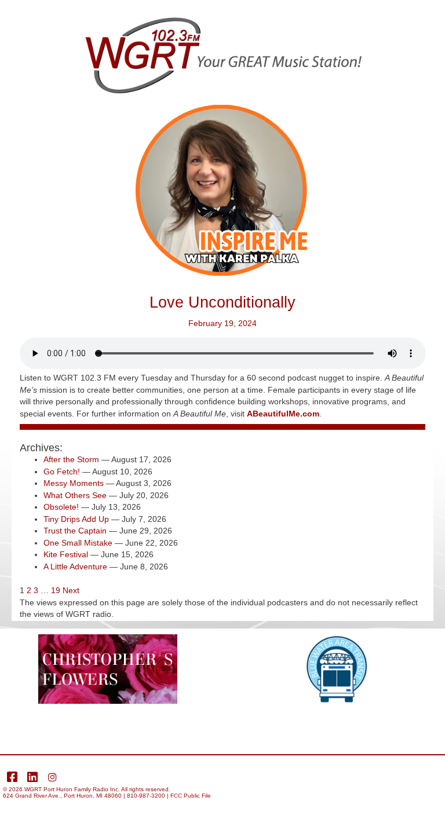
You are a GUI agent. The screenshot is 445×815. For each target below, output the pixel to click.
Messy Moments (73, 483)
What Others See (75, 495)
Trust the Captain (75, 531)
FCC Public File (190, 795)
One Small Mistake (77, 543)
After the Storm (71, 459)
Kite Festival (65, 554)
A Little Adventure (75, 566)
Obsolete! (61, 507)
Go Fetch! (61, 471)
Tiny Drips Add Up (76, 519)
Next (71, 590)
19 (55, 590)
